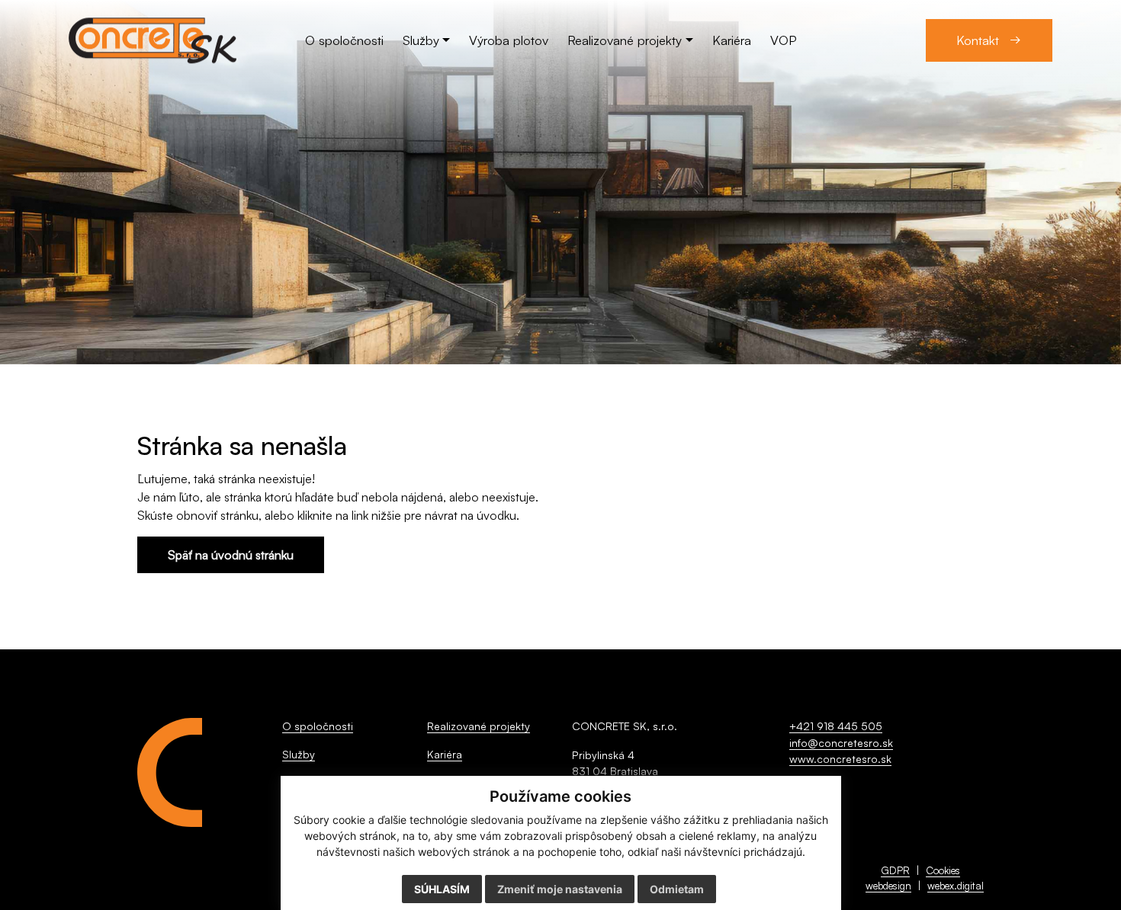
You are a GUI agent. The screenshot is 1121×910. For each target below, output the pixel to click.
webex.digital (955, 886)
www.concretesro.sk (840, 758)
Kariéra (444, 754)
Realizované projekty (478, 725)
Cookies (943, 870)
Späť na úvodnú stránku (231, 554)
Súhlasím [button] (442, 889)
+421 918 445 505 (835, 725)
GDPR (895, 870)
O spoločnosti (317, 725)
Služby (298, 754)
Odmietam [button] (677, 889)
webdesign (888, 886)
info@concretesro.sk (841, 742)
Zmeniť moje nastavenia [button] (559, 889)
